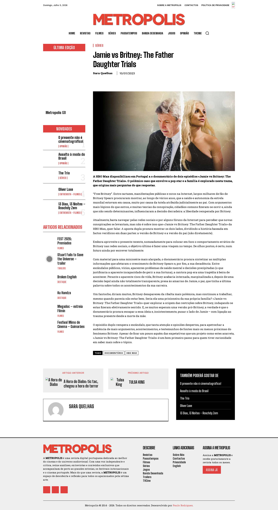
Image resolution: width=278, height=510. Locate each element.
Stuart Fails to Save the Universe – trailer (70, 259)
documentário (114, 353)
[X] (103, 80)
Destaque (61, 282)
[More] (126, 80)
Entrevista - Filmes (70, 194)
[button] (207, 33)
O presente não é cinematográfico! (70, 139)
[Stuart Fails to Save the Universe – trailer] (49, 259)
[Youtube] (64, 489)
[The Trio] (49, 175)
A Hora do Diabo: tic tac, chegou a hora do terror (81, 383)
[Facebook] (96, 80)
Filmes (60, 248)
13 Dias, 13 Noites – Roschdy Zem (71, 206)
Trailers (61, 268)
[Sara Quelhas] (57, 410)
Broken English (67, 277)
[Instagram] (55, 489)
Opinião (63, 146)
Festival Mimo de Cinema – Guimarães (70, 324)
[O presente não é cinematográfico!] (49, 141)
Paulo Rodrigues (183, 505)
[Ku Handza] (49, 295)
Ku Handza (64, 293)
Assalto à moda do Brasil (71, 156)
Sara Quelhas (102, 73)
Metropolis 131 (56, 112)
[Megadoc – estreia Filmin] (49, 310)
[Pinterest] (111, 80)
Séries (63, 178)
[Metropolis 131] (64, 81)
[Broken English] (49, 279)
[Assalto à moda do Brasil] (49, 158)
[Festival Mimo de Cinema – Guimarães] (49, 326)
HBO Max (131, 353)
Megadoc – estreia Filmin (70, 308)
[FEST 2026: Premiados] (49, 243)
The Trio (64, 173)
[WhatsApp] (118, 80)
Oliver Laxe (65, 189)
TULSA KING (137, 382)
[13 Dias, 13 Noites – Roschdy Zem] (49, 208)
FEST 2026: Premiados (64, 241)
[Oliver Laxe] (49, 191)
